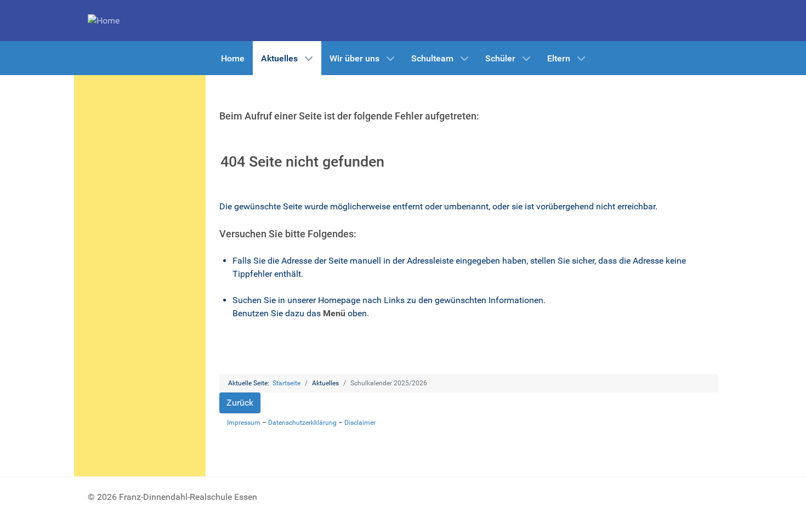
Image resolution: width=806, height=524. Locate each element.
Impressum (243, 422)
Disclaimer (360, 422)
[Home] (104, 20)
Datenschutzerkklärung (302, 422)
